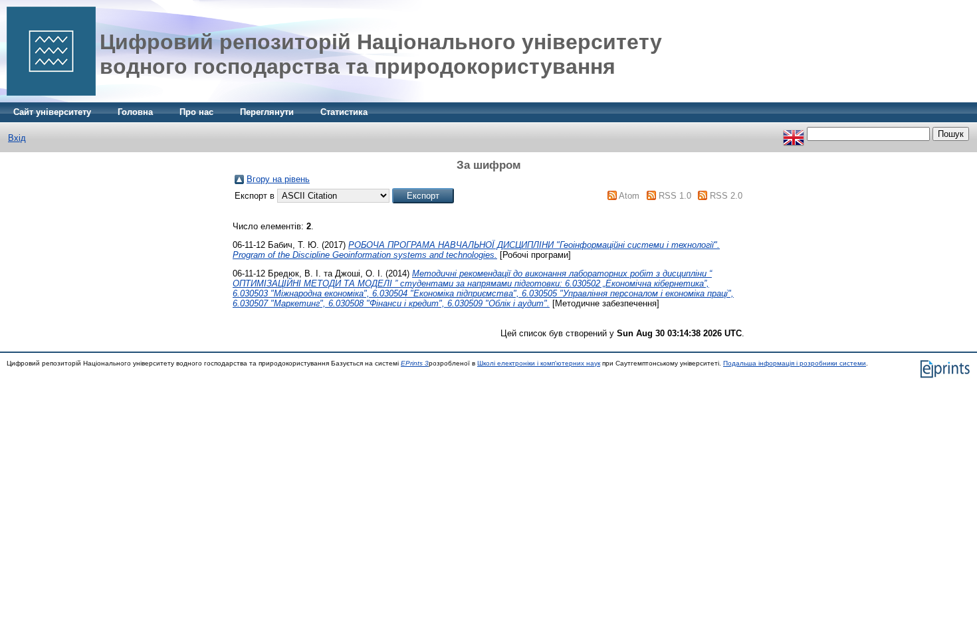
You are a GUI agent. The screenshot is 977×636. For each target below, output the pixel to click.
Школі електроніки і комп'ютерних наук (538, 363)
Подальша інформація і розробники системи (794, 363)
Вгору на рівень (278, 179)
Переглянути (267, 112)
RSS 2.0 (726, 196)
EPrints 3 (415, 363)
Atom (629, 196)
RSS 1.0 (675, 196)
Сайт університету (52, 112)
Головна (135, 112)
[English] (793, 134)
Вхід (17, 138)
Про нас (196, 112)
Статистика (344, 112)
